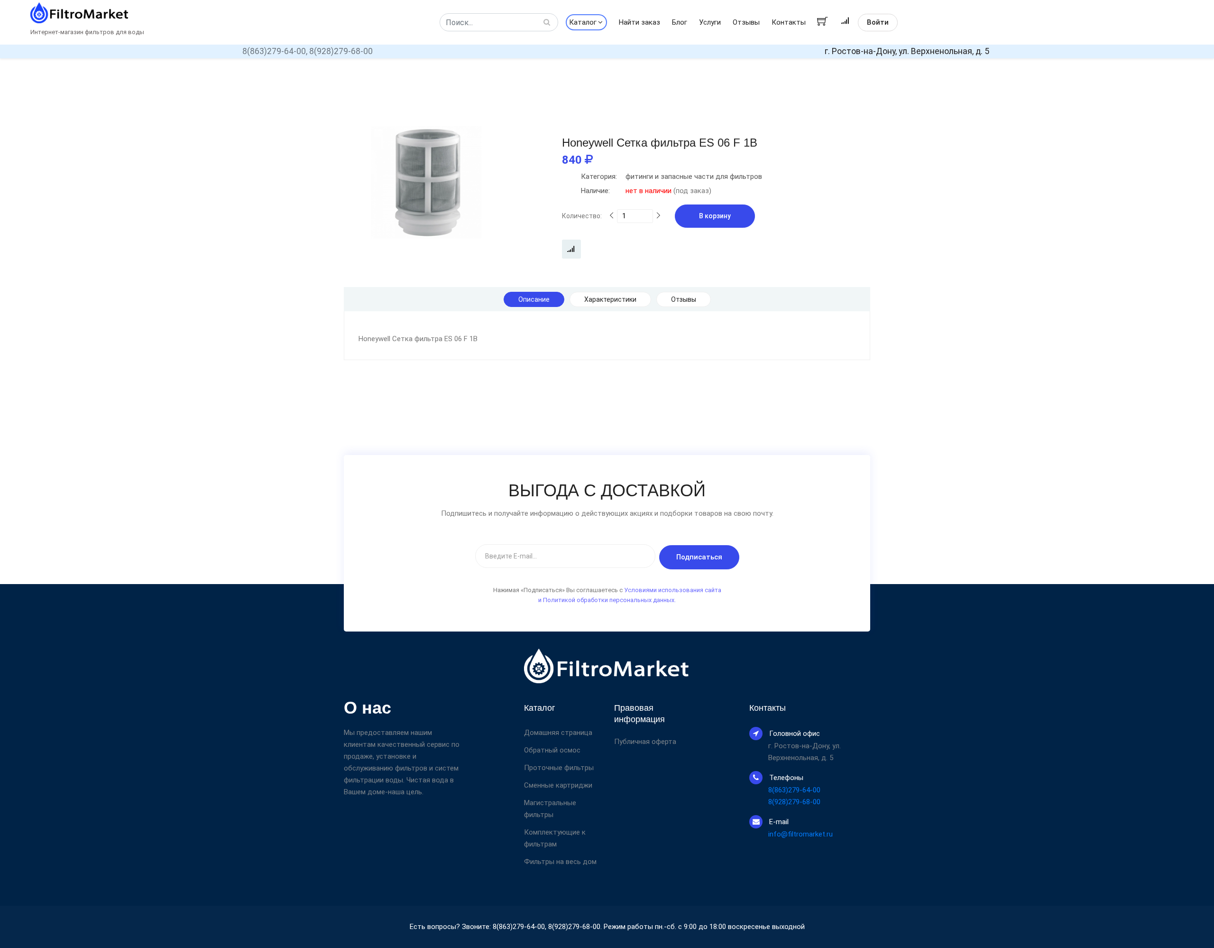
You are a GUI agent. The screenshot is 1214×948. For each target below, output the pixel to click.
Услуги (710, 22)
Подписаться (699, 557)
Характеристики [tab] (610, 299)
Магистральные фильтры (550, 809)
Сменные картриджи (558, 785)
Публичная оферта (645, 741)
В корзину (715, 216)
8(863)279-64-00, (274, 51)
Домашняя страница (558, 732)
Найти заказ (639, 22)
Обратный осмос (552, 750)
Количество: (582, 216)
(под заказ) (646, 190)
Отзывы (746, 22)
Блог (679, 22)
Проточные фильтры (559, 767)
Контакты (789, 22)
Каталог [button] (583, 22)
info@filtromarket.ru (800, 834)
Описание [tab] (534, 299)
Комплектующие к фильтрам (555, 838)
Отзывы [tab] (683, 299)
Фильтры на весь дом (560, 861)
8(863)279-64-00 (794, 790)
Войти (878, 22)
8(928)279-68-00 (341, 51)
